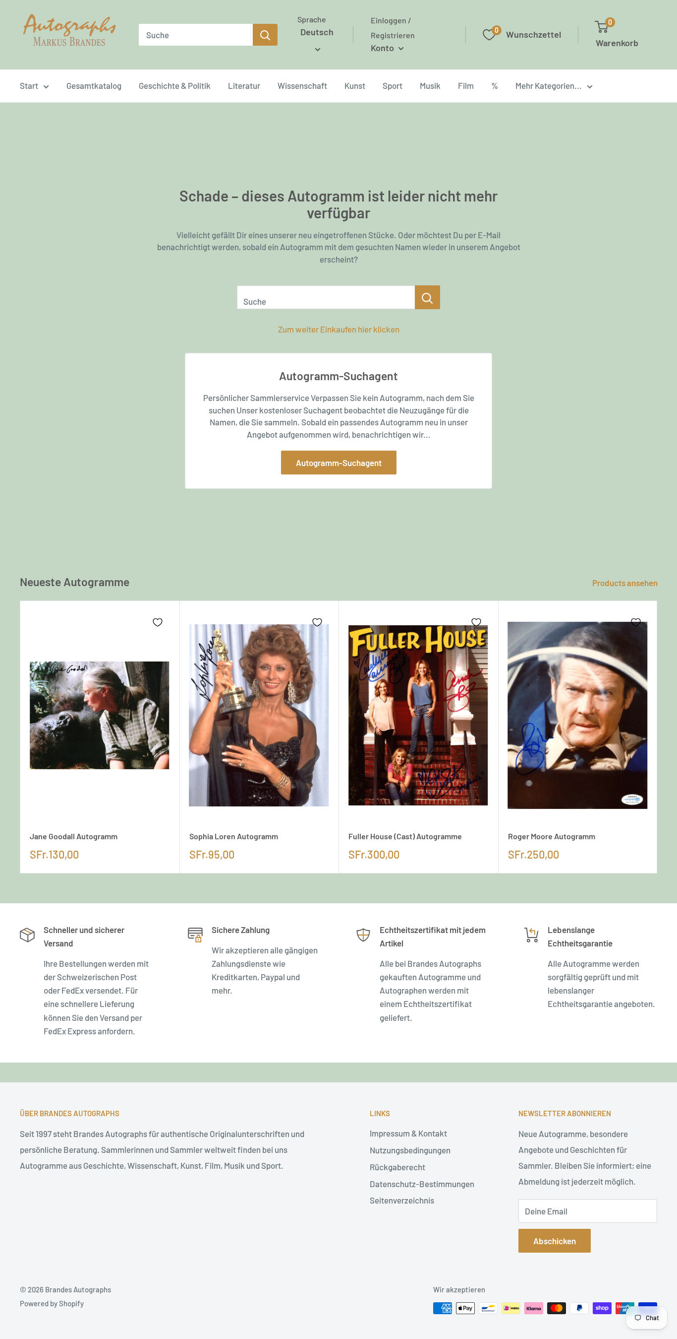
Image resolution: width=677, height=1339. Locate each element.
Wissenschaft (302, 85)
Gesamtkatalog (93, 85)
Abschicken (554, 1241)
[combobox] (196, 35)
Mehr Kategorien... (548, 85)
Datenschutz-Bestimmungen (422, 1184)
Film (466, 85)
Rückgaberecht (397, 1167)
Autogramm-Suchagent (339, 463)
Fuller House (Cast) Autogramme (405, 836)
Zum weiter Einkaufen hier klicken (338, 329)
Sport (392, 85)
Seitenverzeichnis (402, 1200)
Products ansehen (625, 583)
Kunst (354, 85)
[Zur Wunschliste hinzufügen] (157, 622)
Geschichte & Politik (175, 85)
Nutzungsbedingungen (410, 1150)
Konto (383, 47)
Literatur (244, 85)
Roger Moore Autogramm (551, 836)
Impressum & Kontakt (408, 1133)
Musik (430, 85)
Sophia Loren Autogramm (233, 836)
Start (29, 85)
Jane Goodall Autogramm (73, 836)
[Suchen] (265, 35)
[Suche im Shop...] (427, 297)
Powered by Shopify (52, 1303)
